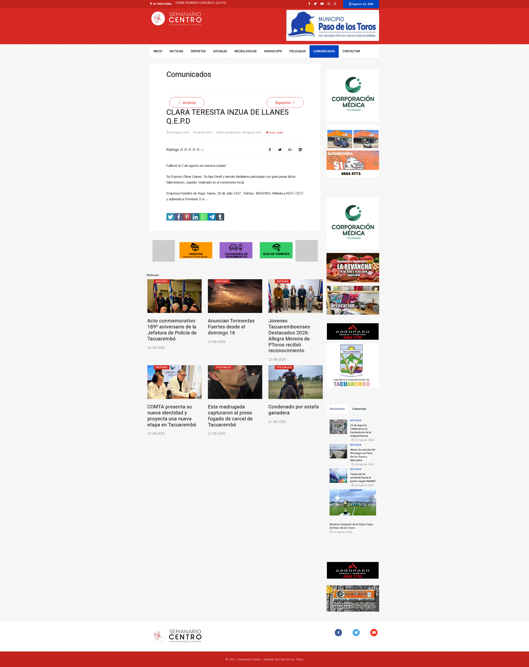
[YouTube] (374, 632)
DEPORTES (198, 51)
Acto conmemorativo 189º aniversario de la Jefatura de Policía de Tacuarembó (172, 329)
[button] (335, 504)
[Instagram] (329, 3)
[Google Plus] (290, 149)
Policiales (298, 51)
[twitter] (315, 3)
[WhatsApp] (335, 3)
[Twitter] (280, 149)
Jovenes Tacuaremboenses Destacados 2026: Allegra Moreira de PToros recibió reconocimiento (289, 335)
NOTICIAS (176, 51)
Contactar (351, 51)
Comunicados (324, 51)
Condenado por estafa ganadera (293, 409)
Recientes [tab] (337, 408)
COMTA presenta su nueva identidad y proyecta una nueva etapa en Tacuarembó (171, 415)
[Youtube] (322, 3)
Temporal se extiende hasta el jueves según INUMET (363, 477)
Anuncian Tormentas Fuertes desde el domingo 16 (231, 326)
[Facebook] (269, 149)
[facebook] (309, 3)
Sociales (220, 51)
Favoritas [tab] (359, 408)
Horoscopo (273, 51)
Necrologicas (246, 51)
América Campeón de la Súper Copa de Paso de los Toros (351, 526)
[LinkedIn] (300, 149)
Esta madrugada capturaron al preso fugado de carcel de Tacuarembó (230, 415)
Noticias (161, 281)
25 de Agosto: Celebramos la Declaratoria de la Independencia (360, 430)
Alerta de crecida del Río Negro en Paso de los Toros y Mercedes (362, 455)
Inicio (158, 51)
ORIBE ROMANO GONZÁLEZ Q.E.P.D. (201, 2)
